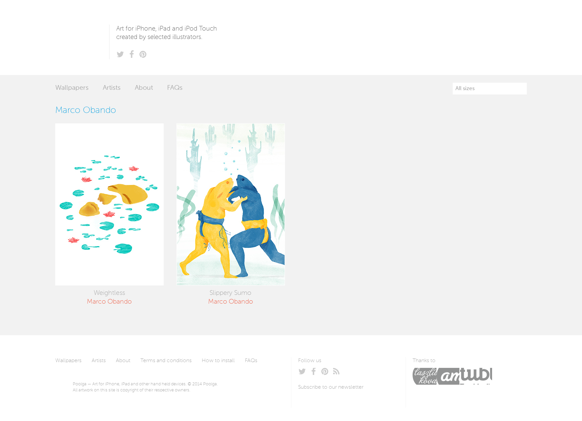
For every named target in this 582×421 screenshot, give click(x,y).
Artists (112, 88)
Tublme (475, 376)
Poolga (82, 37)
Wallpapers (72, 88)
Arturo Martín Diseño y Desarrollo (448, 376)
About (144, 88)
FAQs (175, 88)
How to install (218, 360)
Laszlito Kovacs (425, 376)
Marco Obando (109, 302)
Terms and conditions (166, 360)
